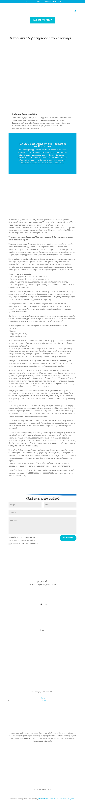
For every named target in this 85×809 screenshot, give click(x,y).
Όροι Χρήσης (55, 799)
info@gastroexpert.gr (42, 633)
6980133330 (40, 1)
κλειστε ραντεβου (42, 20)
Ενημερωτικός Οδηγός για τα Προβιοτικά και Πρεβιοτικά (42, 145)
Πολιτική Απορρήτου (67, 799)
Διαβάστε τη (24, 543)
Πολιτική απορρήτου (29, 543)
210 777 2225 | (30, 1)
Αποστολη (68, 538)
